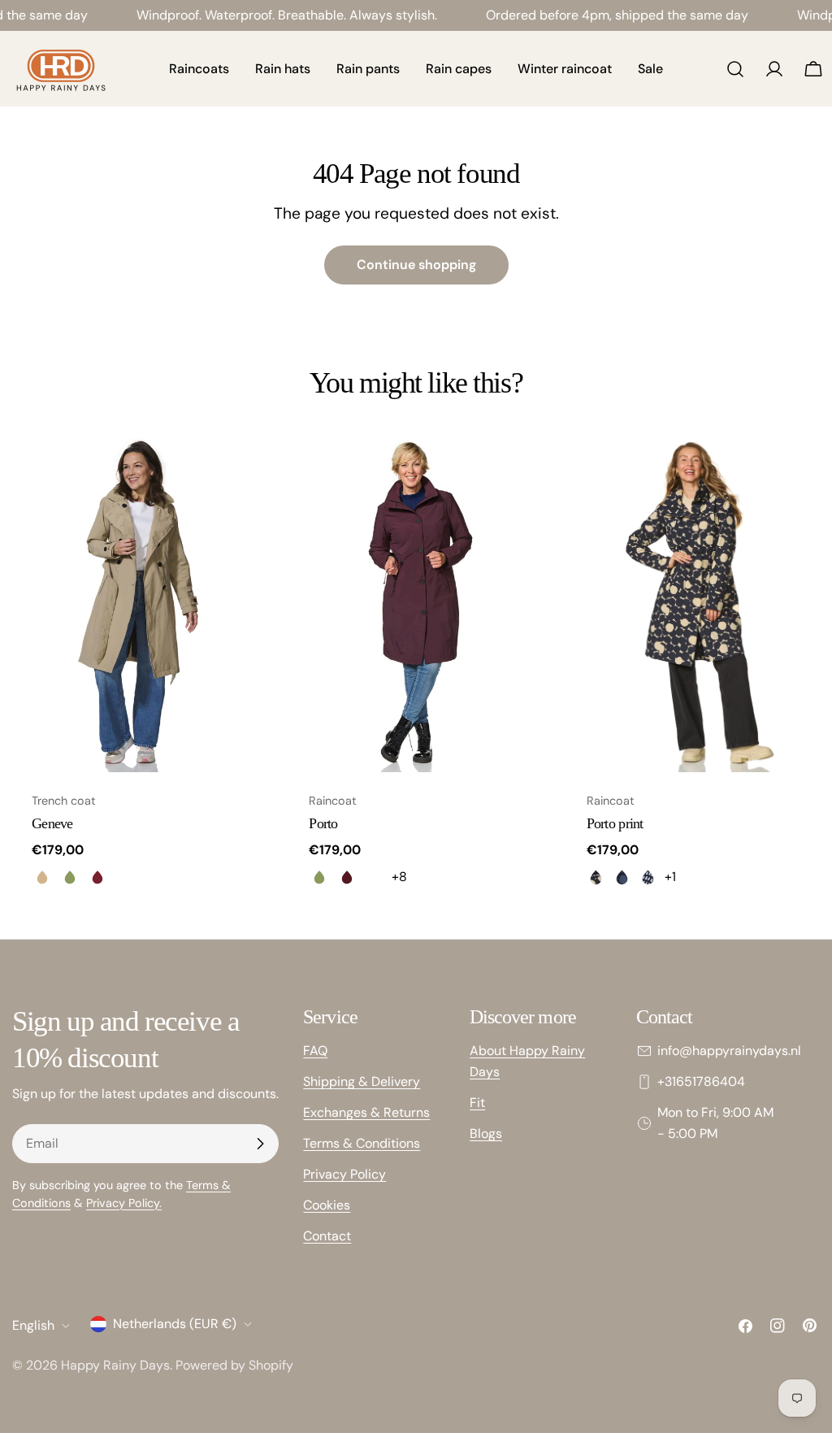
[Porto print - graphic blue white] (648, 877)
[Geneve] (138, 603)
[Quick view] (241, 470)
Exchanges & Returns (366, 1112)
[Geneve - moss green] (69, 877)
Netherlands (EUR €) (174, 1323)
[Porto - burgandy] (347, 877)
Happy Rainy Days (115, 1365)
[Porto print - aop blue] (622, 877)
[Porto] (415, 603)
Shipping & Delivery (361, 1081)
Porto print (615, 823)
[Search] (735, 69)
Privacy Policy (344, 1174)
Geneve (52, 823)
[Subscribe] (260, 1144)
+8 (399, 876)
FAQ (315, 1050)
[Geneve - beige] (42, 877)
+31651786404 (701, 1081)
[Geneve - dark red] (97, 877)
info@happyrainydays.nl (729, 1050)
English (33, 1325)
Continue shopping (416, 264)
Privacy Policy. (124, 1203)
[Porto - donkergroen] (374, 877)
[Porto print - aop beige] (596, 877)
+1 (670, 876)
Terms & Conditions (361, 1143)
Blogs (486, 1133)
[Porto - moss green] (319, 877)
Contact (327, 1235)
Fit (477, 1102)
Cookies (326, 1205)
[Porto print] (693, 603)
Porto (323, 823)
